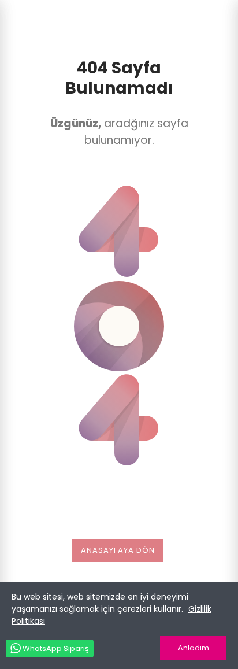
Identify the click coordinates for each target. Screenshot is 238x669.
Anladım (193, 647)
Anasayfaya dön (118, 550)
